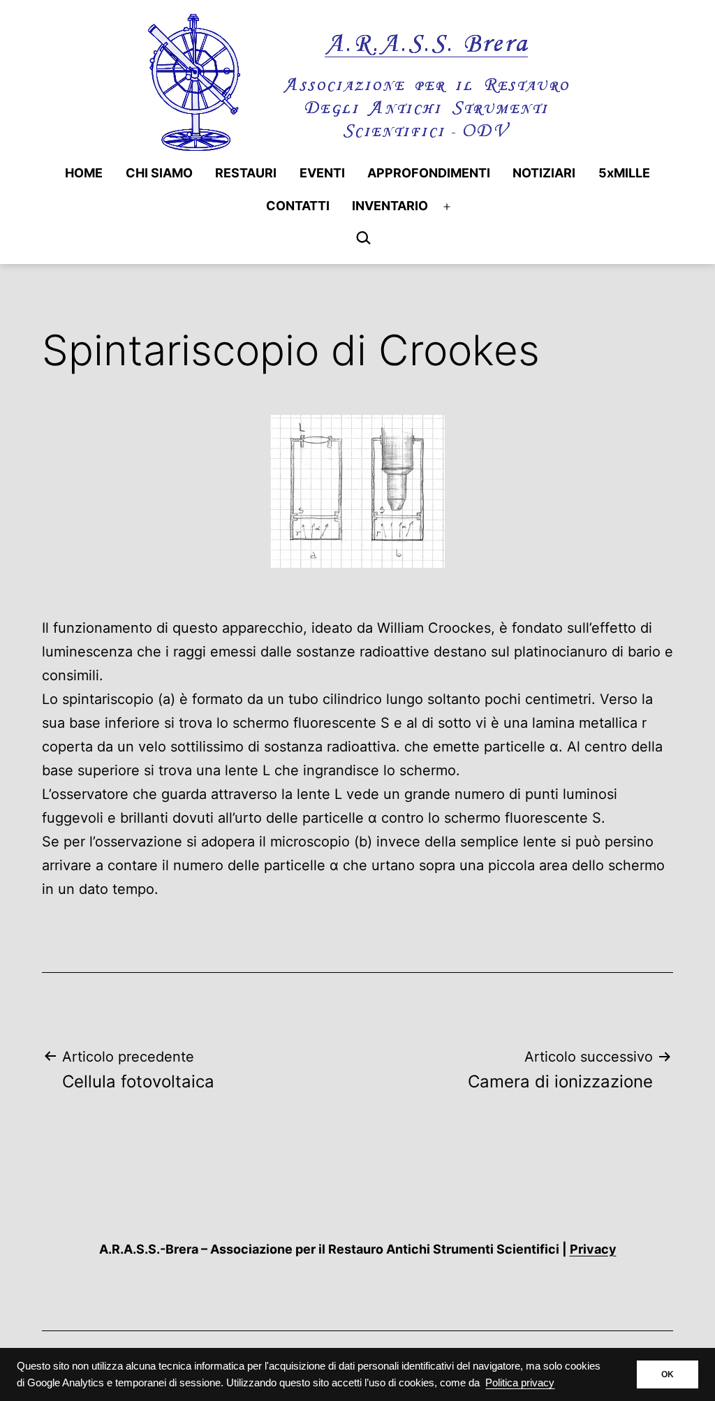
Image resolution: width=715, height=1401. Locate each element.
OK (667, 1374)
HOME (84, 173)
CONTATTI (298, 205)
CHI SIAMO (159, 173)
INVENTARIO (390, 205)
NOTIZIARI (544, 173)
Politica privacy (519, 1382)
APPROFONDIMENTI (428, 173)
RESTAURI (246, 173)
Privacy (593, 1249)
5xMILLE (624, 173)
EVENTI (322, 173)
